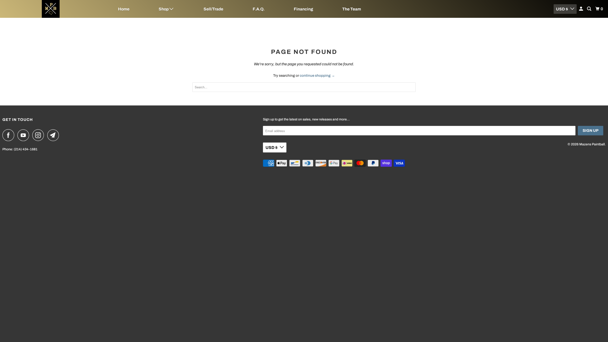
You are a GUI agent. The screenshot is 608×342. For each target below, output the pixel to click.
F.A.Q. (259, 9)
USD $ (562, 9)
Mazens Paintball (592, 144)
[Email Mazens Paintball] (54, 135)
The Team (351, 9)
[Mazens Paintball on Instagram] (39, 135)
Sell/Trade (213, 9)
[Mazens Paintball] (50, 9)
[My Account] (581, 9)
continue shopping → (317, 75)
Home (123, 9)
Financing (303, 9)
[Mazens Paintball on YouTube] (24, 135)
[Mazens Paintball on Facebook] (9, 135)
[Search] (589, 9)
